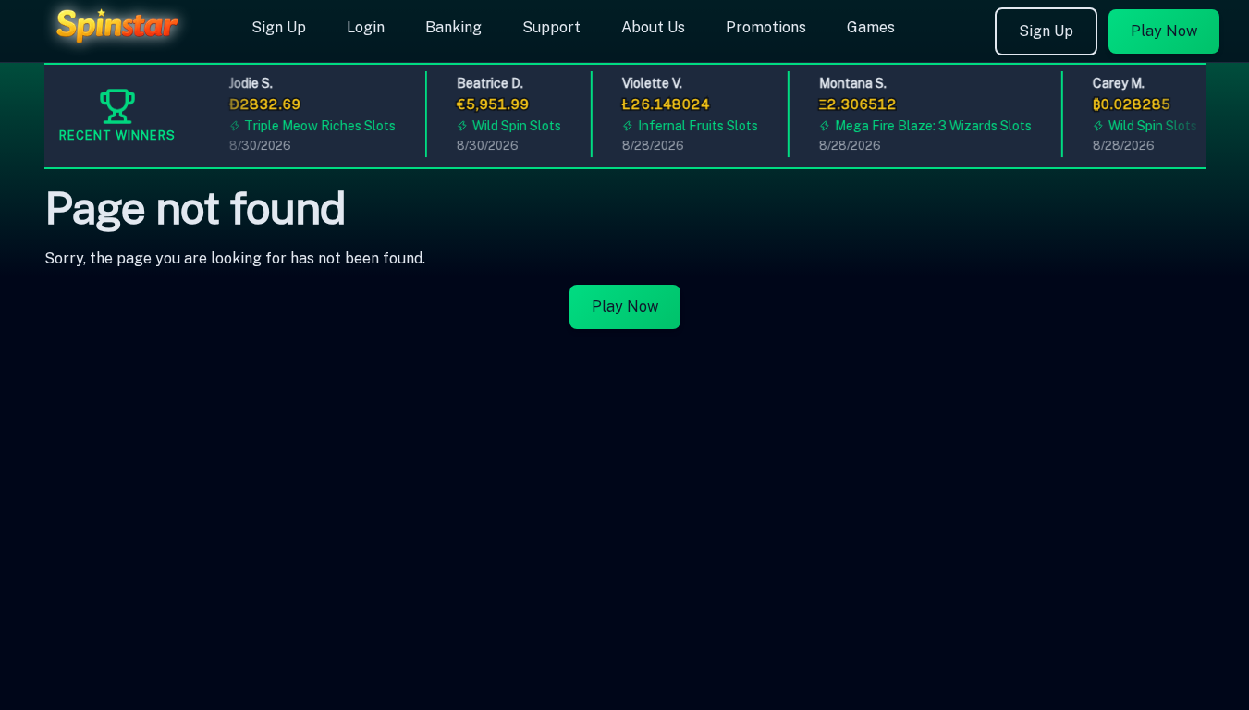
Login (366, 27)
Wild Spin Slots (513, 125)
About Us (653, 27)
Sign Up (278, 27)
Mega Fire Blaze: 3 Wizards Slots (928, 125)
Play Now (1164, 31)
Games (871, 27)
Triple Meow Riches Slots (316, 125)
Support (551, 27)
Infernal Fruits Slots (693, 125)
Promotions (766, 27)
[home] (122, 49)
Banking (453, 27)
